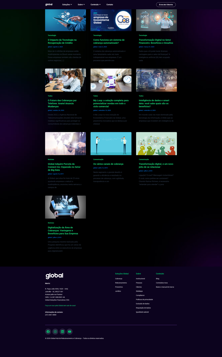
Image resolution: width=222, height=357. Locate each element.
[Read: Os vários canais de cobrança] (111, 143)
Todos (50, 96)
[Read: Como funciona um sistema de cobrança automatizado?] (111, 19)
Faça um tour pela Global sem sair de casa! (60, 305)
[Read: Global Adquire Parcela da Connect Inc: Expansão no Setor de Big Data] (65, 143)
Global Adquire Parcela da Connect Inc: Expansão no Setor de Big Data (64, 167)
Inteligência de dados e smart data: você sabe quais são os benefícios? (154, 103)
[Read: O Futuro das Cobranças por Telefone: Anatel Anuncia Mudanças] (65, 80)
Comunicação (98, 159)
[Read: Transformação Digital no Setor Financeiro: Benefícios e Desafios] (156, 19)
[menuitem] (67, 4)
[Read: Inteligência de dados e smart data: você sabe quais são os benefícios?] (156, 80)
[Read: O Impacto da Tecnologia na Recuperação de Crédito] (65, 19)
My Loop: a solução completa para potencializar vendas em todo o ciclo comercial (111, 103)
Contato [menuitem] (109, 4)
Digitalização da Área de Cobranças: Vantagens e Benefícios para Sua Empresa (63, 230)
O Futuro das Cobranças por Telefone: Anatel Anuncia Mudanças (62, 103)
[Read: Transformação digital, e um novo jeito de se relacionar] (156, 143)
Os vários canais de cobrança (108, 164)
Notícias (51, 159)
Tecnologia (52, 35)
